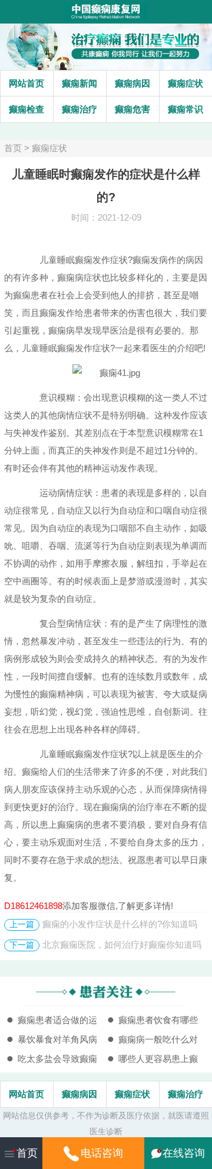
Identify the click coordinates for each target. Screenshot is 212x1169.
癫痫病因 (132, 83)
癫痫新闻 (79, 83)
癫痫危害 (132, 109)
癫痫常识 (185, 109)
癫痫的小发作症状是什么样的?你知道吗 (119, 924)
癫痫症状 (185, 83)
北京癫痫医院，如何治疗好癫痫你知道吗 (121, 945)
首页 (13, 148)
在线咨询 (184, 1153)
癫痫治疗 (79, 109)
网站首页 (26, 83)
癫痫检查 (26, 109)
